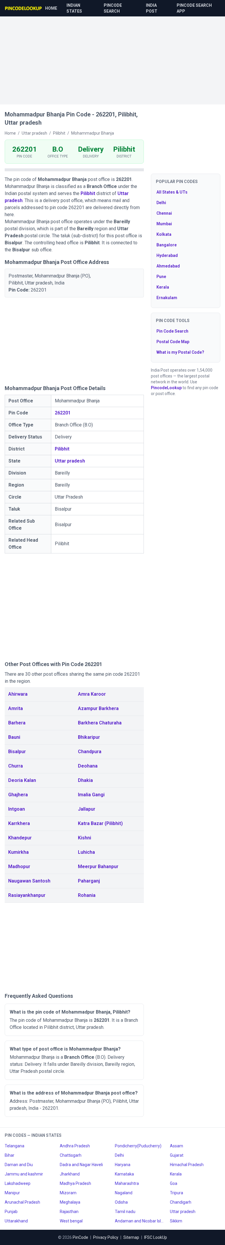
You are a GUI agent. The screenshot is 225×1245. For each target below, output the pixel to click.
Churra (15, 766)
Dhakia (85, 780)
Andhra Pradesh (75, 1146)
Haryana (122, 1164)
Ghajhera (18, 794)
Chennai (164, 213)
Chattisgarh (70, 1155)
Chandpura (89, 751)
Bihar (9, 1155)
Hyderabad (167, 255)
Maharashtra (127, 1183)
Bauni (14, 737)
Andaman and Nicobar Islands (140, 1221)
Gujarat (176, 1155)
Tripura (176, 1192)
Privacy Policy (105, 1237)
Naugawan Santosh (29, 881)
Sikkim (176, 1221)
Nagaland (123, 1192)
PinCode (80, 1237)
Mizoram (68, 1192)
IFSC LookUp (155, 1237)
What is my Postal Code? (180, 352)
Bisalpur (17, 751)
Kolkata (163, 234)
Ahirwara (18, 694)
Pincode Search (113, 8)
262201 (63, 413)
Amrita (15, 708)
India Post (151, 8)
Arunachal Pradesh (22, 1202)
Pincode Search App (194, 8)
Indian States (74, 8)
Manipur (12, 1192)
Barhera (16, 723)
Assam (176, 1146)
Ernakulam (166, 297)
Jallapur (86, 809)
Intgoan (16, 809)
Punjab (11, 1211)
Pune (161, 276)
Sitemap (131, 1237)
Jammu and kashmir (24, 1174)
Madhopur (19, 866)
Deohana (88, 766)
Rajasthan (69, 1211)
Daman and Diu (19, 1164)
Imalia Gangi (91, 794)
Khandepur (20, 838)
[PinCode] (24, 8)
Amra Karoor (92, 694)
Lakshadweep (17, 1183)
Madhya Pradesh (75, 1183)
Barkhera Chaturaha (100, 723)
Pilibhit (88, 193)
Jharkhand (70, 1174)
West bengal (71, 1221)
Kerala (162, 287)
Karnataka (124, 1174)
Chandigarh (180, 1202)
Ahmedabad (168, 266)
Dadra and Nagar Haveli (81, 1164)
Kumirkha (18, 852)
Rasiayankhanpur (26, 895)
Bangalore (166, 245)
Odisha (121, 1202)
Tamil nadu (125, 1211)
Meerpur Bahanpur (98, 866)
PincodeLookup (166, 387)
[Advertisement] (112, 57)
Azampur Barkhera (98, 708)
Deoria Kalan (22, 780)
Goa (173, 1183)
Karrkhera (19, 823)
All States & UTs (172, 192)
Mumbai (164, 223)
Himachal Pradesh (187, 1164)
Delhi (161, 202)
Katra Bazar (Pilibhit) (100, 823)
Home (51, 8)
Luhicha (86, 852)
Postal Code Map (172, 341)
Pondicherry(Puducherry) (138, 1146)
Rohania (87, 895)
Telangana (14, 1146)
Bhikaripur (89, 737)
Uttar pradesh (70, 461)
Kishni (84, 838)
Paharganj (89, 881)
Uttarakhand (16, 1221)
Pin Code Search (172, 331)
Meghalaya (70, 1202)
